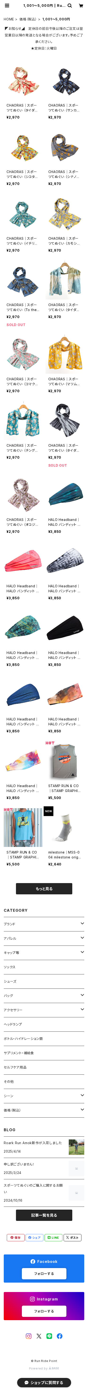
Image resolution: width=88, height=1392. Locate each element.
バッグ (8, 996)
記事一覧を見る (44, 1215)
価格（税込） (28, 19)
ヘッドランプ (13, 1024)
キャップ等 (11, 953)
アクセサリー (13, 1010)
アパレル (10, 938)
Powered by (39, 1368)
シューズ (10, 981)
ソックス (10, 967)
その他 (9, 1082)
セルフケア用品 (15, 1067)
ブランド (9, 924)
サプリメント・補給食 (19, 1053)
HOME (9, 19)
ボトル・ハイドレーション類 (23, 1039)
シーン (8, 1096)
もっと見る (44, 888)
